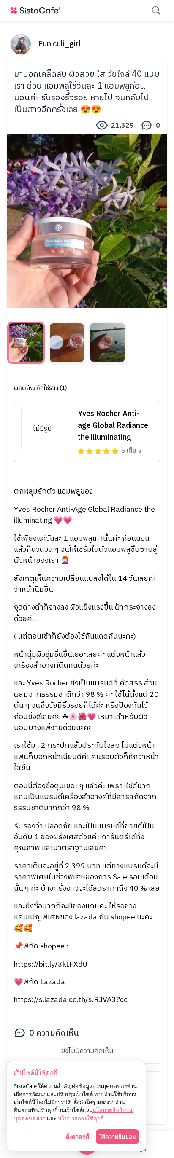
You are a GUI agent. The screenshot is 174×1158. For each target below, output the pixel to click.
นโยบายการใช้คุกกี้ (81, 1118)
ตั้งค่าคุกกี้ (77, 1136)
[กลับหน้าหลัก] (37, 10)
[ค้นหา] (156, 10)
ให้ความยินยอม (117, 1136)
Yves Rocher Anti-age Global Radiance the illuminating (113, 426)
